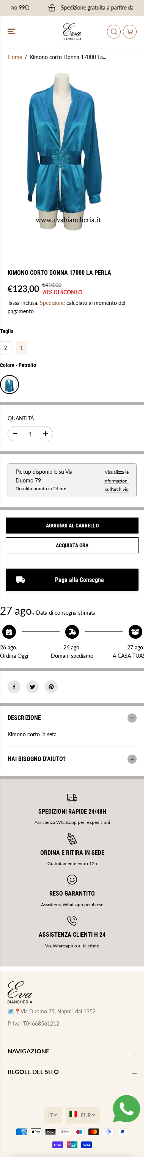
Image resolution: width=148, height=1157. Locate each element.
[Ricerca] (114, 31)
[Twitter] (32, 686)
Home (15, 57)
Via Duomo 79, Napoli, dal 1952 (58, 1011)
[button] (12, 32)
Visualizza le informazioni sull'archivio (116, 480)
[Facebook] (14, 686)
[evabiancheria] (72, 31)
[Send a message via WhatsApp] (126, 1109)
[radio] (5, 348)
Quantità (21, 418)
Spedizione (52, 303)
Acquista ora (72, 545)
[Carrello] (130, 31)
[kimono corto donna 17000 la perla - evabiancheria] (64, 153)
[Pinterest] (51, 686)
